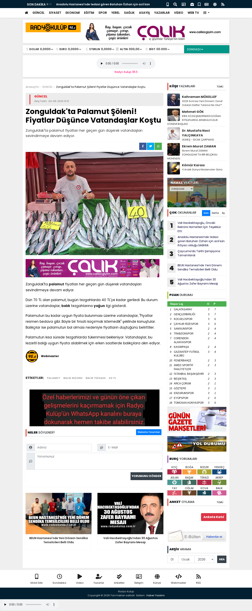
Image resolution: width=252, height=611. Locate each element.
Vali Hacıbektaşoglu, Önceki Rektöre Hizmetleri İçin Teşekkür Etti (195, 227)
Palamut (53, 378)
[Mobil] (168, 4)
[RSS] (222, 4)
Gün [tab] (206, 213)
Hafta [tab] (215, 213)
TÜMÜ (220, 86)
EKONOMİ (73, 13)
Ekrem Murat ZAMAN (199, 146)
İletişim (138, 583)
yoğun (99, 305)
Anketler (119, 583)
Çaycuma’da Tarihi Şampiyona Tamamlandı (195, 253)
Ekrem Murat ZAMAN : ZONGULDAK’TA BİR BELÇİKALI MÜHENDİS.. (192, 154)
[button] (206, 12)
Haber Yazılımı (155, 595)
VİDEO (178, 13)
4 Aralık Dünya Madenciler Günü (202, 169)
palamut (56, 284)
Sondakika (59, 583)
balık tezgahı (96, 378)
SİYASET (55, 13)
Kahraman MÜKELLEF (199, 97)
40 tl (112, 378)
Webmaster (178, 583)
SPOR (102, 13)
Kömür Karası (193, 165)
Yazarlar (99, 583)
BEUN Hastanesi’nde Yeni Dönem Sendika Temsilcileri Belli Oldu (195, 267)
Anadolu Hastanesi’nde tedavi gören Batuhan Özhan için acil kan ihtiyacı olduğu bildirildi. (197, 241)
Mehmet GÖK (193, 111)
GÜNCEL (38, 13)
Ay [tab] (223, 213)
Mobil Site (37, 583)
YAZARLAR (162, 13)
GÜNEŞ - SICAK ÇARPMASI (198, 139)
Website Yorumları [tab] (149, 432)
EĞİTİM (89, 13)
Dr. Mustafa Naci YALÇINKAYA (196, 133)
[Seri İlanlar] (199, 4)
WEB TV (193, 13)
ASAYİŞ (144, 13)
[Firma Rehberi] (192, 4)
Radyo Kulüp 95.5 (126, 72)
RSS (198, 583)
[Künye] (215, 4)
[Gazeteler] (206, 4)
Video (80, 583)
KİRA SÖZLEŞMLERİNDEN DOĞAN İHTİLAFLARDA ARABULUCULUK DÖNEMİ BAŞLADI (194, 120)
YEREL (115, 13)
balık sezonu (72, 378)
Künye (157, 583)
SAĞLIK (129, 13)
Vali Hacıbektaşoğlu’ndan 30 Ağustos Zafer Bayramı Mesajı (194, 282)
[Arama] (175, 4)
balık (65, 305)
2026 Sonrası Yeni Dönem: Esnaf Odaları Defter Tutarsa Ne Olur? (202, 103)
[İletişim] (184, 4)
